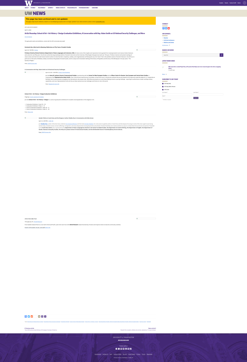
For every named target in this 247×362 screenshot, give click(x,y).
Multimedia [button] (41, 8)
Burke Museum (38, 221)
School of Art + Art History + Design (91, 321)
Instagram (121, 349)
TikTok (131, 349)
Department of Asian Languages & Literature (52, 321)
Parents (226, 3)
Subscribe (95, 8)
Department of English (65, 321)
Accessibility (98, 354)
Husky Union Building (64, 72)
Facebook (116, 349)
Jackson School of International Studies (77, 321)
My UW (125, 354)
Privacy (138, 354)
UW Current (166, 89)
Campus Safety (117, 354)
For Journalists (72, 8)
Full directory (165, 45)
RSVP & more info (32, 63)
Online (36, 50)
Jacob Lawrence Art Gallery (37, 97)
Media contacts (60, 8)
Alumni (239, 3)
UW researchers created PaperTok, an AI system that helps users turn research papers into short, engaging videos (194, 68)
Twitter (119, 349)
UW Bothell (149, 321)
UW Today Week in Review (169, 86)
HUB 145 (50, 121)
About (27, 8)
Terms (143, 354)
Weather (166, 38)
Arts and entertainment (31, 27)
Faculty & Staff (233, 3)
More (163, 74)
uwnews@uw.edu (100, 21)
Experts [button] (50, 8)
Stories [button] (33, 8)
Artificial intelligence (169, 40)
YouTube (123, 349)
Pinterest (128, 349)
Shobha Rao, (44, 124)
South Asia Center (142, 321)
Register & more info (54, 84)
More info (30, 112)
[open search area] (244, 2)
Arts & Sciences (28, 37)
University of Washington (29, 3)
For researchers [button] (84, 8)
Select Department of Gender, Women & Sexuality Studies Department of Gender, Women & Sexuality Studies (119, 321)
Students (221, 3)
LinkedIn (126, 349)
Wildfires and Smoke (169, 42)
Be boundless (123, 340)
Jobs (111, 354)
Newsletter (149, 354)
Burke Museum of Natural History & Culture (35, 321)
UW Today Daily (167, 83)
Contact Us (105, 354)
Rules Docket (131, 354)
